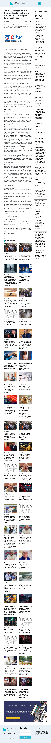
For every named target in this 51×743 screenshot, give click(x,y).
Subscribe (25, 737)
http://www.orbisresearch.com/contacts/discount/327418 (16, 196)
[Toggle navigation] (39, 3)
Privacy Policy (11, 738)
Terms (6, 738)
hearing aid (17, 57)
